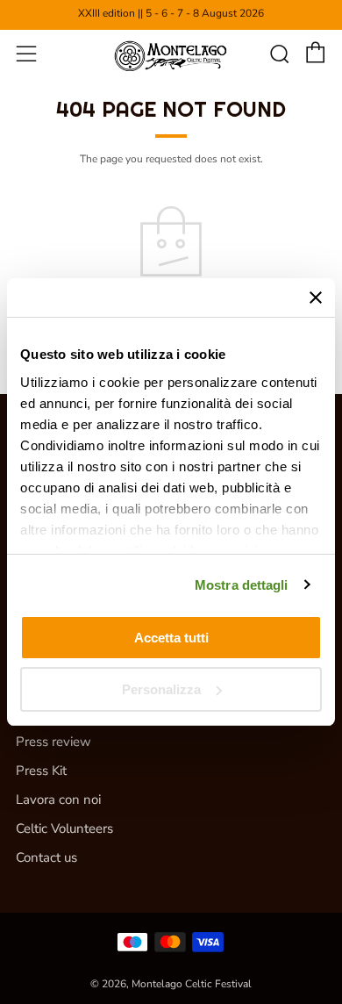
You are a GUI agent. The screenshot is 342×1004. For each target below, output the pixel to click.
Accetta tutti (171, 637)
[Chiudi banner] (316, 297)
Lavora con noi (58, 799)
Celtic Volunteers (64, 828)
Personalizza (161, 689)
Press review (53, 741)
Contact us (46, 857)
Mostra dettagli (242, 584)
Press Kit (41, 770)
